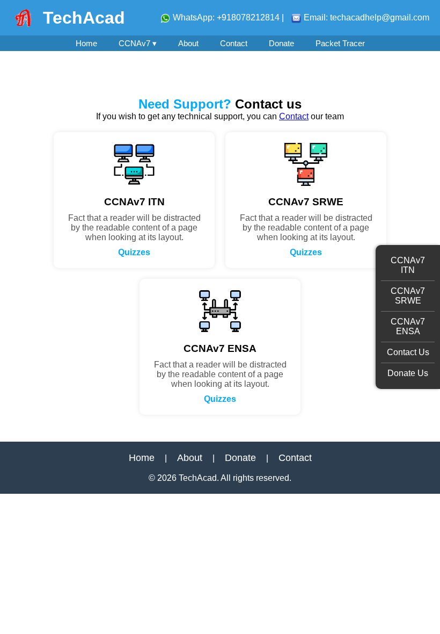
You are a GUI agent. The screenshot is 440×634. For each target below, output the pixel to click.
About (188, 43)
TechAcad (84, 17)
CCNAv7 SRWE (408, 295)
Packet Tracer (340, 43)
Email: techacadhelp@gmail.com (366, 17)
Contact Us (408, 352)
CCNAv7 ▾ (138, 43)
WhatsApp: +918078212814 (227, 17)
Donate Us (407, 373)
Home (86, 43)
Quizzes (134, 252)
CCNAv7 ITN (408, 265)
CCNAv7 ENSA (408, 326)
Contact (233, 43)
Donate (281, 43)
